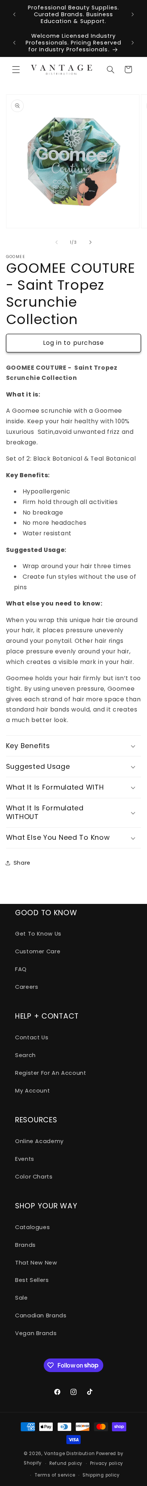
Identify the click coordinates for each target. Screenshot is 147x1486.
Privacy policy (106, 1463)
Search (25, 1055)
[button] (15, 69)
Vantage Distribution (70, 1454)
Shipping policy (101, 1475)
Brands (25, 1245)
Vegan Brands (36, 1333)
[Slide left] (56, 242)
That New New (36, 1262)
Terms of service (55, 1475)
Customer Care (37, 951)
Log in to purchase (73, 342)
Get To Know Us (38, 933)
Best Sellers (32, 1280)
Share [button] (22, 863)
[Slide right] (90, 242)
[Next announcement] (132, 14)
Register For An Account (50, 1073)
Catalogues (32, 1227)
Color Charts (34, 1176)
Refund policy (66, 1463)
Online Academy (39, 1141)
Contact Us (31, 1037)
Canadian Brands (40, 1315)
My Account (32, 1090)
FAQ (21, 969)
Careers (26, 987)
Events (24, 1159)
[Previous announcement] (14, 14)
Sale (21, 1298)
